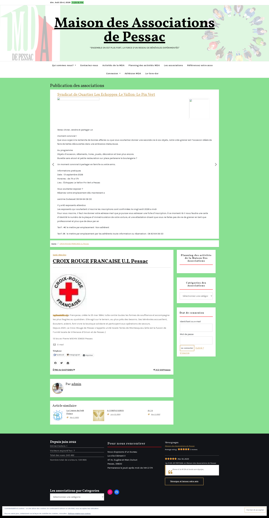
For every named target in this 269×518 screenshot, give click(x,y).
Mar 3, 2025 (74, 301)
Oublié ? (199, 231)
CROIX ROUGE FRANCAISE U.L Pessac (74, 127)
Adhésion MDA (133, 73)
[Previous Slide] (53, 105)
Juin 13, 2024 (115, 298)
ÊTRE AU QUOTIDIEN (63, 253)
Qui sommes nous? (63, 65)
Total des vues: (58, 338)
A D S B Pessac (163, 253)
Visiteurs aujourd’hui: (62, 334)
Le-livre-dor (152, 73)
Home (53, 127)
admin (76, 267)
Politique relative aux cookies (79, 513)
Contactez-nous (89, 65)
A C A (150, 294)
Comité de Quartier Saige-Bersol (85, 94)
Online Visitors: (58, 329)
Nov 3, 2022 (155, 298)
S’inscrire (184, 236)
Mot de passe (186, 217)
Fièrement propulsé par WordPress (103, 397)
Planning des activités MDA (144, 65)
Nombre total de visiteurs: (64, 343)
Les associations (173, 65)
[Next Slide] (216, 105)
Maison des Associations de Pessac (134, 30)
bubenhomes (60, 198)
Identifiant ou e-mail (190, 205)
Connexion (112, 73)
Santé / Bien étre (59, 138)
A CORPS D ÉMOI (115, 294)
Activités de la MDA (113, 65)
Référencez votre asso (200, 65)
